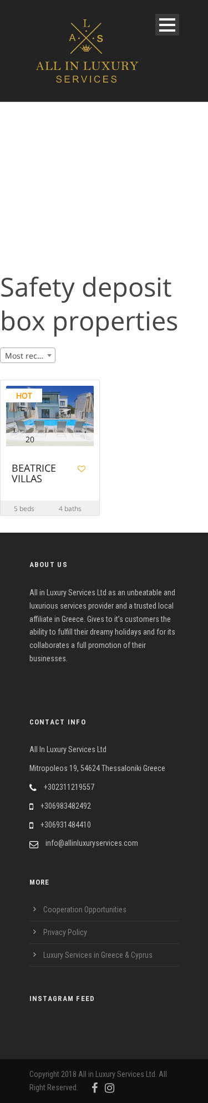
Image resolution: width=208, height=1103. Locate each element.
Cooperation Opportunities (84, 909)
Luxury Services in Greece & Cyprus (98, 955)
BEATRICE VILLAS (34, 474)
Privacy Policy (65, 932)
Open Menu (167, 24)
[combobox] (27, 355)
